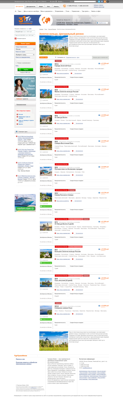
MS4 (56, 115)
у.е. (28, 28)
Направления (21, 104)
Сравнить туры (43, 57)
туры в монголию (93, 379)
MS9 (56, 278)
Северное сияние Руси (63, 308)
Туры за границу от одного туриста (26, 121)
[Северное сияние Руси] (46, 314)
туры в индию (101, 377)
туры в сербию (101, 372)
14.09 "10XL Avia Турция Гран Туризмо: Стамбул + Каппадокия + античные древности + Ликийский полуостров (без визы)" (26, 153)
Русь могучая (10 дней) (63, 280)
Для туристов (19, 6)
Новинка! (58, 61)
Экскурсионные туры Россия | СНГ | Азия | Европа (30, 1)
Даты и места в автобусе (31, 11)
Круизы (21, 124)
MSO (56, 193)
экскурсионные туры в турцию (87, 374)
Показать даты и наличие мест (100, 57)
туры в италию (83, 372)
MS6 (56, 167)
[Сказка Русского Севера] (46, 201)
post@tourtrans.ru (34, 387)
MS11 (57, 64)
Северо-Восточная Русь (64, 143)
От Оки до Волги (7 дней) (64, 224)
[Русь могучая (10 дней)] (46, 286)
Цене (78, 57)
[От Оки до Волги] (46, 123)
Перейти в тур (102, 22)
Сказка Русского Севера (64, 195)
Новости (56, 6)
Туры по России (52, 29)
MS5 (56, 141)
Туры (45, 29)
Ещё (17, 65)
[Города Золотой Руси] (46, 72)
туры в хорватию (101, 374)
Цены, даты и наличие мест (63, 99)
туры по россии (101, 371)
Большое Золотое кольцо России (68, 251)
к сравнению (45, 74)
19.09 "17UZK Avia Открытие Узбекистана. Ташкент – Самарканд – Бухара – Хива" (25, 164)
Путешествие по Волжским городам (68, 169)
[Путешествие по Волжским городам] (46, 175)
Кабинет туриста (98, 5)
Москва (60, 1)
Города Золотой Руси (63, 66)
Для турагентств (31, 6)
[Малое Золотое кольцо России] (46, 98)
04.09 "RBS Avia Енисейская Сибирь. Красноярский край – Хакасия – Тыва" (26, 138)
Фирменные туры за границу (24, 117)
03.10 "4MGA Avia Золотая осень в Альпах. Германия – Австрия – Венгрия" (26, 177)
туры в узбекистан (84, 376)
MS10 (57, 306)
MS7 (56, 250)
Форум (41, 6)
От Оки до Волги (61, 117)
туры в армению (92, 377)
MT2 (56, 222)
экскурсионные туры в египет (98, 376)
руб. (30, 28)
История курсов (21, 38)
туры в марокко (83, 379)
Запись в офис (96, 11)
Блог (48, 6)
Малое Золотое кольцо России (66, 91)
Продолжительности (71, 57)
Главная (41, 29)
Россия (21, 114)
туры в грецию (92, 372)
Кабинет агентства (99, 7)
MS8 (56, 90)
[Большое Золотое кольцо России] (46, 257)
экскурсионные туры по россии (87, 371)
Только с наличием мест (24, 63)
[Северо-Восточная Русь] (46, 149)
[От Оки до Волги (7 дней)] (46, 230)
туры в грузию (83, 377)
